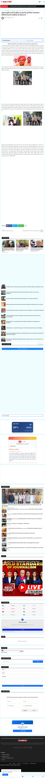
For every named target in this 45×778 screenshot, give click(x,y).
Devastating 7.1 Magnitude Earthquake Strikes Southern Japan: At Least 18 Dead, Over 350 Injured (24, 339)
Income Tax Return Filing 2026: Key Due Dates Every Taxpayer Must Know (22, 298)
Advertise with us (5, 756)
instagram (13, 608)
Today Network (33, 763)
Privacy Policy (25, 763)
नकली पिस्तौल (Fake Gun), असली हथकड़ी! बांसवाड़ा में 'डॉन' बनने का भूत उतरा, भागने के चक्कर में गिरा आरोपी (24, 519)
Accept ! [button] (5, 774)
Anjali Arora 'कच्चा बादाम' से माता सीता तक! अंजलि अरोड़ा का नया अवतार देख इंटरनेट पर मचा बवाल (25, 514)
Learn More (9, 772)
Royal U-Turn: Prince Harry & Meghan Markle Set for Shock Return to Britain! (22, 249)
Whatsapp (21, 225)
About (14, 763)
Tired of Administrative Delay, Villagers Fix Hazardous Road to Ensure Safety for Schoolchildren (23, 316)
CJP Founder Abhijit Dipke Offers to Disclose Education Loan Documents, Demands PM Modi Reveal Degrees (24, 334)
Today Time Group (33, 767)
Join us (3, 759)
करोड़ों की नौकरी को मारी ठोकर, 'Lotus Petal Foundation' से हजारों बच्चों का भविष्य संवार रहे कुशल (24, 509)
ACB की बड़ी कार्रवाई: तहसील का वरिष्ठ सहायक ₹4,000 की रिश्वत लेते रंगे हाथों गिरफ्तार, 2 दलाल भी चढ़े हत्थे (8, 250)
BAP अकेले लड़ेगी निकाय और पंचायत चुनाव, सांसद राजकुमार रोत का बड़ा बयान (21, 533)
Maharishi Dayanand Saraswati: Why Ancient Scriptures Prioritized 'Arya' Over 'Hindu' (24, 304)
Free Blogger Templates (18, 767)
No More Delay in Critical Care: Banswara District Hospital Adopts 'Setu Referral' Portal (24, 286)
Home (2, 10)
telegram (34, 614)
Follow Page (23, 730)
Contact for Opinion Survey (7, 758)
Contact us (19, 763)
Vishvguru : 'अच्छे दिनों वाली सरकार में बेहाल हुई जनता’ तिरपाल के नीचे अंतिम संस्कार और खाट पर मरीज (21, 505)
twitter (34, 605)
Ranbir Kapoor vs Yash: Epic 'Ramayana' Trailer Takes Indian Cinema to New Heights (24, 327)
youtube (12, 611)
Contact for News (5, 754)
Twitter (15, 225)
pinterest (34, 611)
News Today (10, 765)
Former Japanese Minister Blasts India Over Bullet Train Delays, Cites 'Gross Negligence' (22, 293)
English (24, 441)
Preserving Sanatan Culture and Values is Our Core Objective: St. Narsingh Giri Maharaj (25, 310)
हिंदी (20, 441)
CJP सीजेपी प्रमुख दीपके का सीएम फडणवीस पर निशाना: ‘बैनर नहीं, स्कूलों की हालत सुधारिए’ (23, 542)
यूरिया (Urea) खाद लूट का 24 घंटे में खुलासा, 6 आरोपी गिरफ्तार (18, 6)
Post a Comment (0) (22, 348)
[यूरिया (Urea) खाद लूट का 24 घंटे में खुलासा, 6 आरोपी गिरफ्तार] (4, 525)
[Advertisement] (22, 91)
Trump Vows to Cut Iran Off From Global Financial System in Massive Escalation (36, 249)
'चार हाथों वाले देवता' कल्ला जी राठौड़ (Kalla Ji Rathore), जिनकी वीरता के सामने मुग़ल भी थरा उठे (24, 528)
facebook (13, 605)
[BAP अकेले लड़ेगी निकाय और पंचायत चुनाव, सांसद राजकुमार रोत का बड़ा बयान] (4, 535)
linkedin (33, 608)
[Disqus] (22, 366)
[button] (44, 2)
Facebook (10, 225)
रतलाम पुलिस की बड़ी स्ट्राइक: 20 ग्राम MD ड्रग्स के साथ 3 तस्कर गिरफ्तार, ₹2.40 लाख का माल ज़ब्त (24, 538)
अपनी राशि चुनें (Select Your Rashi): (22, 443)
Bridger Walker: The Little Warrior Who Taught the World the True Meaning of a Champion (23, 322)
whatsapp (13, 614)
